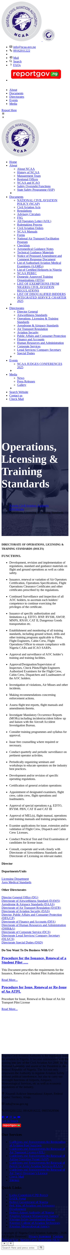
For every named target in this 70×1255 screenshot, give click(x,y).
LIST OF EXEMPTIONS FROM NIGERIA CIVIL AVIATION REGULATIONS (38, 287)
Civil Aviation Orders (30, 228)
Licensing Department (15, 878)
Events (13, 100)
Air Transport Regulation (32, 329)
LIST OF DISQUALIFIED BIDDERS (41, 294)
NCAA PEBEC (27, 273)
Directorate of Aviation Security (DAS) (26, 911)
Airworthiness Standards (32, 315)
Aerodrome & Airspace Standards (38, 325)
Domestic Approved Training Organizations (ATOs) (35, 278)
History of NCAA (28, 172)
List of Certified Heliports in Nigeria (39, 269)
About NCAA (26, 168)
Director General (27, 311)
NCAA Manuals (27, 231)
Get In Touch (10, 1120)
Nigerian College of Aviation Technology (34, 1223)
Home (13, 162)
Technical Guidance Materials (35, 252)
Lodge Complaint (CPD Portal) (28, 1195)
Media (13, 103)
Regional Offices (27, 179)
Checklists (23, 245)
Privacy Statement (40, 1236)
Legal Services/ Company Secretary (39, 349)
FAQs (17, 65)
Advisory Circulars (28, 214)
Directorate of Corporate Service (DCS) (26, 932)
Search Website (18, 392)
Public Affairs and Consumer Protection (41, 336)
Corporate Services (28, 346)
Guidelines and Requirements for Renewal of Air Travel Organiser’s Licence (37, 1171)
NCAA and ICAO (28, 182)
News (20, 378)
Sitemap (14, 1180)
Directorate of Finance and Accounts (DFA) (28, 921)
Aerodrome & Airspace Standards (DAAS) (28, 904)
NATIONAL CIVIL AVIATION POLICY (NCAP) (37, 202)
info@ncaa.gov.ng (24, 47)
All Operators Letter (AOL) (34, 221)
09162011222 (21, 50)
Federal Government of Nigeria (28, 1202)
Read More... (10, 980)
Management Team (29, 175)
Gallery (21, 385)
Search (17, 61)
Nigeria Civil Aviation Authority (29, 505)
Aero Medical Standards (16, 882)
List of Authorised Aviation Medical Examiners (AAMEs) (39, 264)
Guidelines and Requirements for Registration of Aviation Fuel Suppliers (37, 1143)
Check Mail (16, 399)
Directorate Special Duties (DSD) (22, 942)
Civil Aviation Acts (28, 207)
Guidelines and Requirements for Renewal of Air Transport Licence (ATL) (37, 1150)
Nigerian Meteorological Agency (29, 1226)
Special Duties (26, 353)
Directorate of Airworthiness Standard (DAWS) (31, 900)
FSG (20, 217)
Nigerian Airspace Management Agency (34, 1216)
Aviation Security (27, 332)
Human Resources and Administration (40, 342)
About (13, 89)
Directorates (16, 96)
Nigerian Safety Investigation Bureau (32, 1219)
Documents (16, 93)
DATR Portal (17, 1198)
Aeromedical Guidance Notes (35, 249)
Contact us (15, 395)
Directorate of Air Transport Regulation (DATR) (31, 907)
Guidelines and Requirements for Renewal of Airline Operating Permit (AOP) (37, 1157)
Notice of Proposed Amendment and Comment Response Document (39, 257)
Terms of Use (10, 1239)
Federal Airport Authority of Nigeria (31, 1212)
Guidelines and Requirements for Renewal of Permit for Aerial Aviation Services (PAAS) (37, 1164)
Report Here (9, 110)
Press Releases (26, 381)
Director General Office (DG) (20, 897)
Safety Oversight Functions (34, 186)
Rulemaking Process (29, 224)
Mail (16, 57)
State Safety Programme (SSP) (36, 189)
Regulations (24, 210)
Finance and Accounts (30, 339)
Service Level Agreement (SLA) (40, 1239)
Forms (21, 235)
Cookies (58, 1236)
